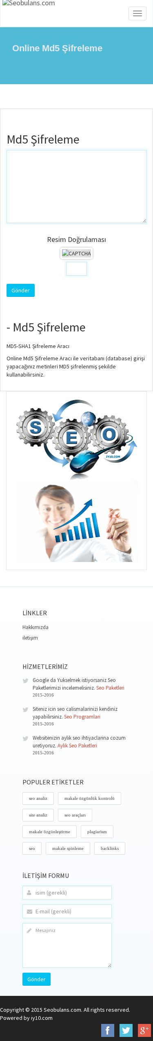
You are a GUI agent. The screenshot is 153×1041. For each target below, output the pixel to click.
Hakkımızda (35, 627)
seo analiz (38, 798)
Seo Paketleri (110, 687)
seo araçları (75, 814)
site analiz (38, 814)
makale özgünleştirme (49, 831)
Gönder (36, 979)
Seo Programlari (82, 716)
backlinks (110, 848)
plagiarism (97, 831)
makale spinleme (68, 848)
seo (32, 848)
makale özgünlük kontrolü (89, 798)
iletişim (30, 637)
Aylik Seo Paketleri (77, 745)
